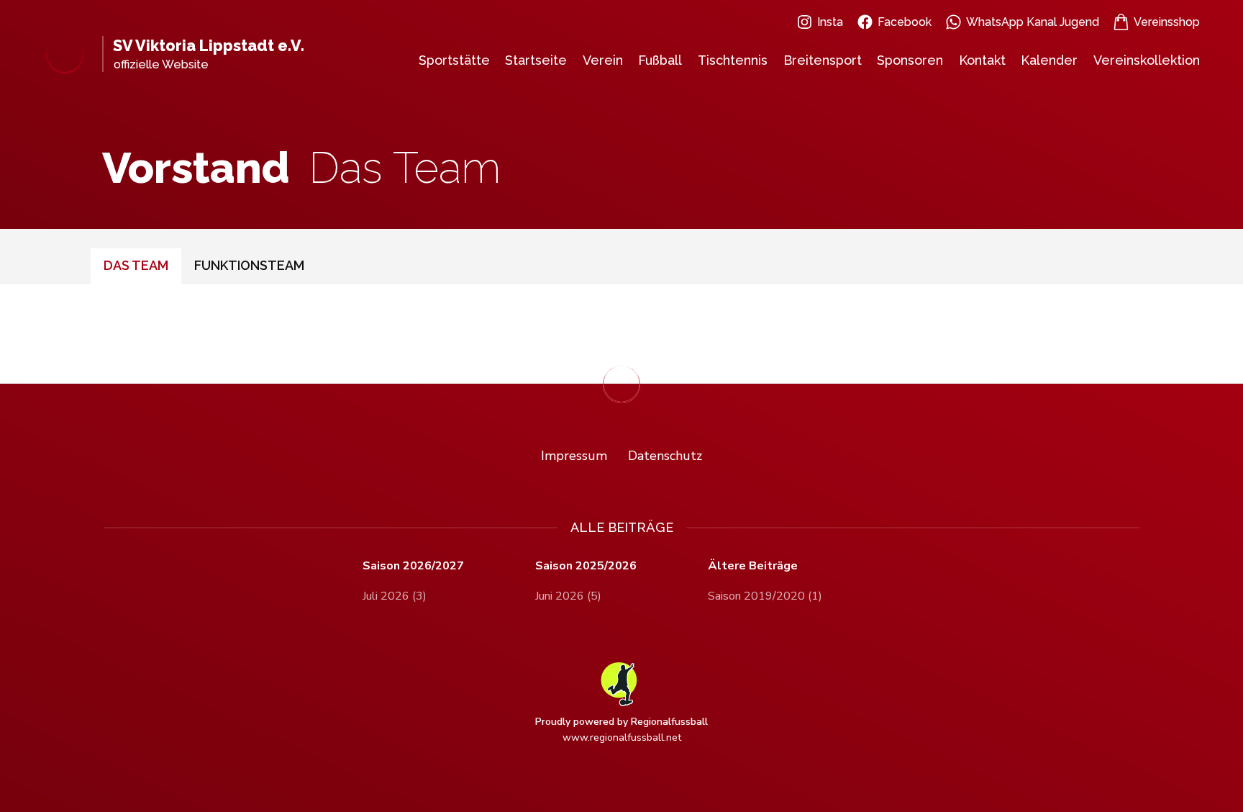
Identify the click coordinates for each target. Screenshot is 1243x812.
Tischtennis (733, 60)
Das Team (136, 265)
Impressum (574, 455)
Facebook (905, 22)
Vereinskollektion (1146, 60)
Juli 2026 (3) (395, 596)
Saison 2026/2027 (413, 566)
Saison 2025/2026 (586, 566)
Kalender (1049, 60)
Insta (830, 22)
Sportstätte (454, 60)
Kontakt (982, 60)
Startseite (536, 60)
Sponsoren (910, 60)
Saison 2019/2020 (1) (765, 596)
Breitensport (822, 60)
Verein (603, 60)
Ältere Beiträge (753, 566)
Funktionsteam (249, 265)
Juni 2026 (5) (568, 596)
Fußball (660, 60)
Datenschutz (665, 455)
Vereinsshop (1167, 22)
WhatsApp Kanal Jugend (1032, 22)
